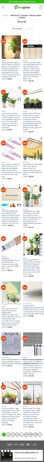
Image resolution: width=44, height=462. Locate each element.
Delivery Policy (31, 448)
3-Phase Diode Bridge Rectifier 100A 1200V (26, 453)
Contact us (19, 448)
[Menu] (3, 7)
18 (31, 434)
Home (5, 15)
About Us (9, 448)
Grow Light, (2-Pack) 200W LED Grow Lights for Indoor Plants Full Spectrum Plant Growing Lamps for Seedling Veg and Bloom (32, 169)
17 (26, 434)
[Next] (40, 434)
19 (36, 434)
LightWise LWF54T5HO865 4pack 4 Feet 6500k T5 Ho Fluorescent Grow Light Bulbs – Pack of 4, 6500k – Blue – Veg (11, 263)
